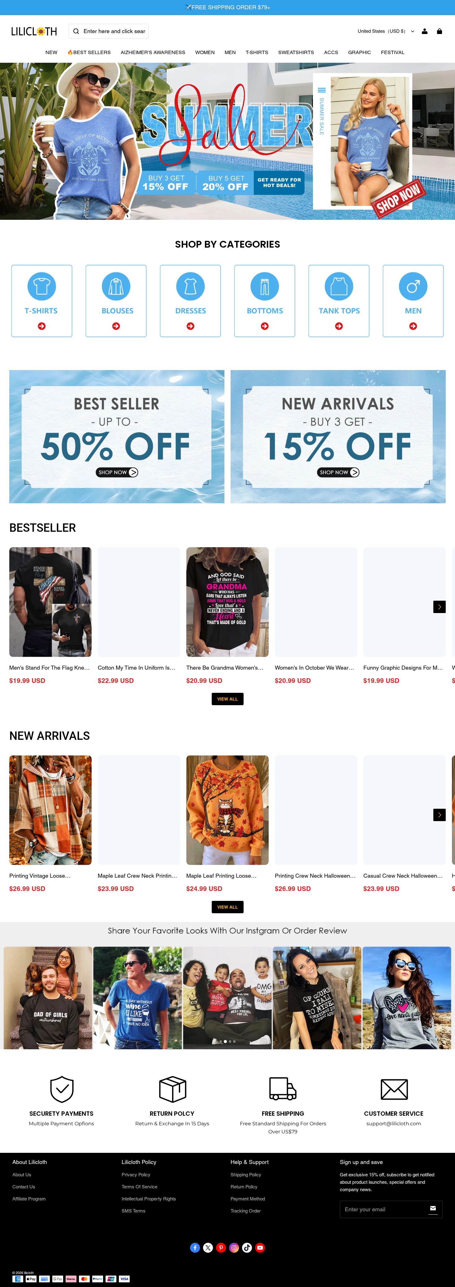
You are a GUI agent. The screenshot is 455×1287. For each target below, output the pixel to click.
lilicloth (29, 1273)
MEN (230, 52)
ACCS (331, 52)
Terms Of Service (139, 1186)
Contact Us (23, 1186)
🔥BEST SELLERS (89, 52)
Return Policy (244, 1186)
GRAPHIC (359, 52)
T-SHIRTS (257, 52)
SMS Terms (133, 1210)
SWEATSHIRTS (296, 52)
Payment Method (248, 1198)
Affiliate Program (29, 1198)
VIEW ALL (227, 699)
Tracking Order (246, 1210)
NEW (51, 52)
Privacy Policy (136, 1174)
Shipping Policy (246, 1174)
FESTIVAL (393, 52)
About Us (21, 1174)
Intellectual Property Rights (149, 1198)
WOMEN (205, 52)
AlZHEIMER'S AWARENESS (153, 52)
